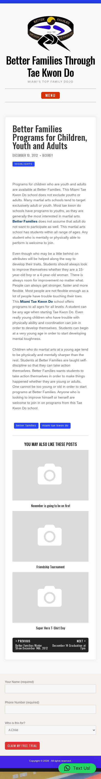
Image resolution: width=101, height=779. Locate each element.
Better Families (25, 221)
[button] (77, 768)
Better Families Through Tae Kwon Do (50, 66)
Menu (50, 95)
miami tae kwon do (55, 425)
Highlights (23, 164)
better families (26, 425)
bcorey (47, 155)
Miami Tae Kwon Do (36, 301)
